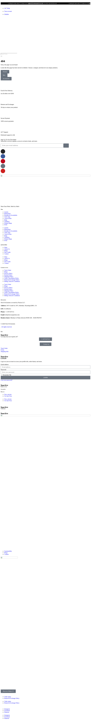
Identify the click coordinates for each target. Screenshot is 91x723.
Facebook (7, 710)
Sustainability (8, 551)
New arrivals (7, 394)
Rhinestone (7, 213)
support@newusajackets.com (30, 3)
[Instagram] (3, 151)
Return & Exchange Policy (11, 280)
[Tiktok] (3, 166)
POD (5, 225)
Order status (7, 696)
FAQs (2, 350)
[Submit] (66, 145)
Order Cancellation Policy (11, 278)
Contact (6, 254)
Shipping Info (4, 351)
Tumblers (7, 221)
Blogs (6, 250)
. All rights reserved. (6, 327)
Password (3, 369)
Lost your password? (6, 380)
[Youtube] (3, 171)
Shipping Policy (8, 276)
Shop (5, 247)
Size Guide (7, 252)
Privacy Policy (8, 273)
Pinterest (6, 712)
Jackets (6, 212)
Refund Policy (8, 275)
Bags (5, 220)
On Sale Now (8, 396)
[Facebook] (3, 156)
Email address (5, 364)
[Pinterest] (3, 161)
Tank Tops (7, 217)
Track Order (7, 270)
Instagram (7, 709)
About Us (7, 249)
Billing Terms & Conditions (12, 281)
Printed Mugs (8, 223)
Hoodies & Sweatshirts (10, 215)
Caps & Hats (7, 218)
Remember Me (6, 375)
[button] (4, 75)
